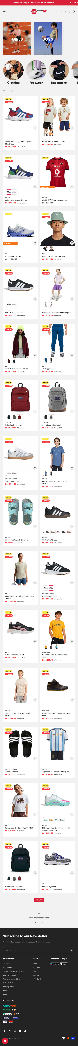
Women (36, 967)
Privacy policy (8, 986)
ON (6, 254)
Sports (36, 975)
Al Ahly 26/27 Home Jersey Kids (54, 200)
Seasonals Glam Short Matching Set (56, 312)
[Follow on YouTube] (20, 1030)
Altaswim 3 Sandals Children (16, 540)
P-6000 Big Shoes (49, 886)
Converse (45, 711)
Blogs (5, 994)
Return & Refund (9, 975)
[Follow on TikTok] (25, 1030)
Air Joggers (46, 369)
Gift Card (37, 979)
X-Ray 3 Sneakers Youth (14, 655)
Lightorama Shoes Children (16, 200)
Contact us (7, 967)
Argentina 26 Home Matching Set (55, 772)
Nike (43, 254)
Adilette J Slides (11, 772)
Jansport (8, 422)
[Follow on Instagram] (9, 1030)
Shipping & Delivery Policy (13, 971)
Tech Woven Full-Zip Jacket (16, 369)
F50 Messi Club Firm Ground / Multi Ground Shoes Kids (56, 829)
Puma (7, 652)
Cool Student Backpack (51, 425)
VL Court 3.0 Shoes (49, 540)
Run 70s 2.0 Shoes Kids (14, 312)
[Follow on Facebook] (4, 1030)
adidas (7, 139)
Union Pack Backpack (14, 425)
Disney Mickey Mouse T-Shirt (53, 141)
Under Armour (47, 652)
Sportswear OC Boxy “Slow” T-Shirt (19, 828)
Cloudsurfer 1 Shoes (13, 256)
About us (6, 964)
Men (35, 964)
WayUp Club (8, 983)
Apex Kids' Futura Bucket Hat (53, 256)
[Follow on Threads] (15, 1030)
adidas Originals (11, 479)
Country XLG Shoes (49, 596)
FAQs (5, 990)
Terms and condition (11, 979)
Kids (35, 971)
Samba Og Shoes (12, 481)
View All (39, 900)
